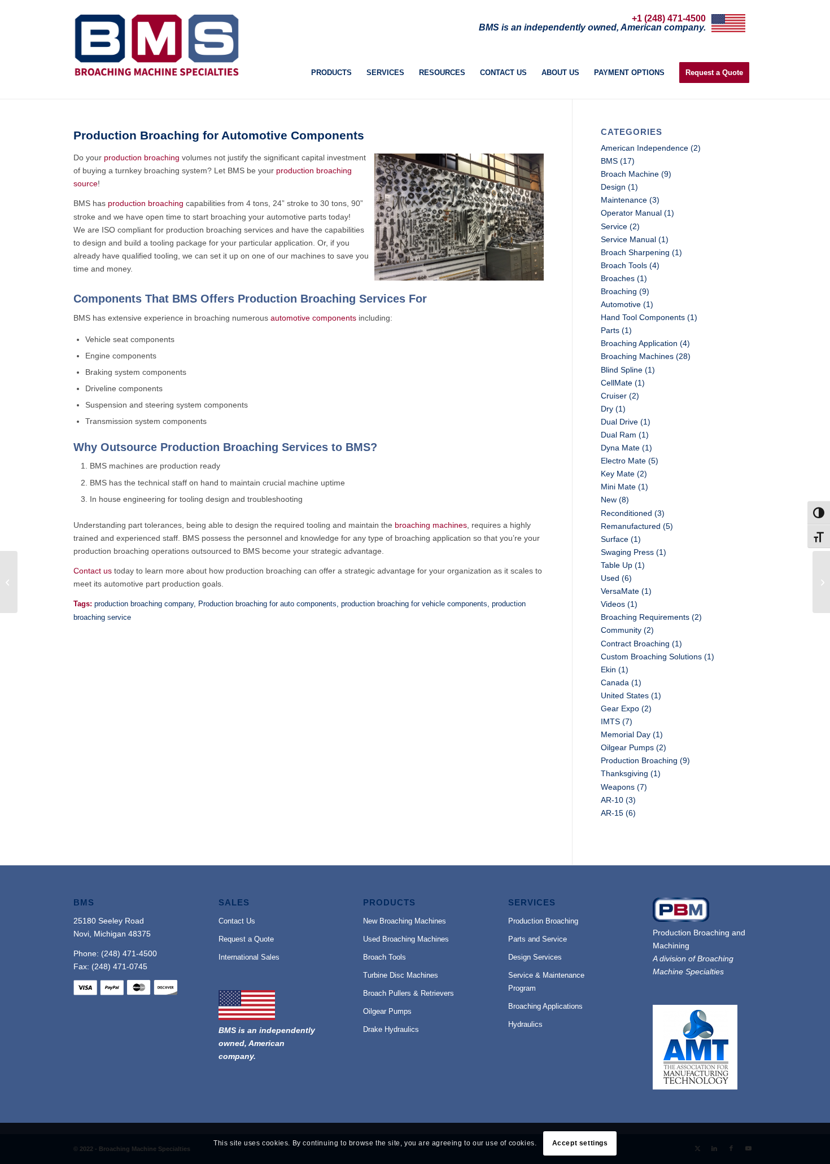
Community (621, 629)
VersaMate (620, 591)
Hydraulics (525, 1024)
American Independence (644, 147)
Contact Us (237, 921)
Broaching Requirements (645, 617)
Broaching (619, 291)
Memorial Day (625, 734)
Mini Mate (618, 486)
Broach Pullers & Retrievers (408, 993)
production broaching (142, 157)
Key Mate (618, 473)
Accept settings (580, 1143)
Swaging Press (627, 552)
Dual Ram (618, 434)
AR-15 (612, 812)
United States (625, 695)
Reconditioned (626, 513)
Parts (610, 330)
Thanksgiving (624, 773)
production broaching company (144, 604)
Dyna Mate (620, 447)
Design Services (535, 957)
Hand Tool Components (643, 317)
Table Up (616, 565)
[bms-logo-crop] (156, 45)
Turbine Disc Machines (400, 975)
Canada (615, 682)
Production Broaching (639, 760)
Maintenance (624, 199)
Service (614, 226)
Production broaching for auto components (267, 604)
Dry (607, 408)
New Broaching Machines (404, 921)
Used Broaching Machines (406, 939)
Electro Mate (623, 460)
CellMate (616, 382)
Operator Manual (631, 212)
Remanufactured (631, 526)
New (609, 499)
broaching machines (431, 525)
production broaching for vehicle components (414, 604)
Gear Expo (620, 708)
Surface (614, 539)
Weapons (618, 786)
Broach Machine (630, 173)
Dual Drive (619, 421)
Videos (613, 604)
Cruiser (614, 395)
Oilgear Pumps (627, 747)
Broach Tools (624, 265)
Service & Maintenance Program (546, 981)
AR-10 (612, 799)
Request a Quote (246, 939)
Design (613, 186)
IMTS (610, 721)
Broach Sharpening (635, 252)
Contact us (92, 570)
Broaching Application (639, 343)
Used (610, 578)
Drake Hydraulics (391, 1029)
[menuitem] (331, 73)
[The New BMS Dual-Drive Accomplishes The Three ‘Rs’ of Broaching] (9, 582)
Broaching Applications (545, 1006)
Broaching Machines (637, 356)
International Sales (249, 957)
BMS (609, 160)
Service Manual (628, 239)
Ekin (608, 669)
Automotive (621, 304)
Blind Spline (622, 369)
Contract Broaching (635, 643)
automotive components (313, 317)
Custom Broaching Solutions (651, 656)
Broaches (618, 278)
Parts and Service (537, 939)
